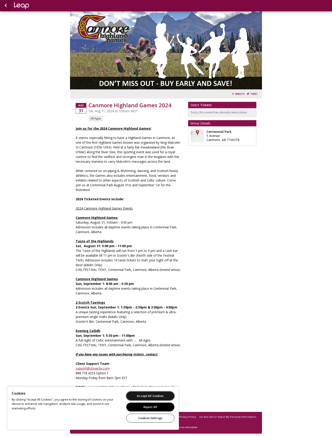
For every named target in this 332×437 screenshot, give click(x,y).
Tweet (254, 94)
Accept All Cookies (150, 396)
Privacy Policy (187, 416)
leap (36, 5)
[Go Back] (6, 5)
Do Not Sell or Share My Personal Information (227, 416)
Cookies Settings (150, 418)
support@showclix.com (93, 368)
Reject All (150, 407)
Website (240, 94)
